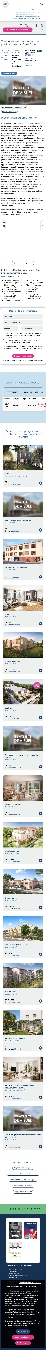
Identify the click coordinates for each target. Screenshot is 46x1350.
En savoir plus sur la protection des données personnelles (23, 360)
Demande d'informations (17, 30)
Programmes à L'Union (23, 1192)
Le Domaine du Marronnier (16, 945)
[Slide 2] (22, 102)
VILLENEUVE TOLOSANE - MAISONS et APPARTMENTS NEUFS (20, 1086)
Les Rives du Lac (12, 851)
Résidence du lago (13, 804)
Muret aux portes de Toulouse (18, 521)
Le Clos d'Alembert (13, 661)
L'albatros (9, 898)
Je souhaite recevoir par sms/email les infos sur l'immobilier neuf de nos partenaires (21, 341)
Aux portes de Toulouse (15, 1038)
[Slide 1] (20, 102)
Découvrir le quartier (23, 263)
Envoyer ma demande (23, 356)
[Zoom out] (42, 225)
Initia (7, 474)
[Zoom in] (42, 222)
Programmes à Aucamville (23, 1186)
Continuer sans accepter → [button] (30, 1283)
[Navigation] (42, 4)
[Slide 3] (24, 102)
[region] (23, 238)
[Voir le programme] (41, 483)
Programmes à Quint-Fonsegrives (23, 1180)
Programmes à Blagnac (23, 1168)
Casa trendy (10, 992)
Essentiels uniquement (23, 1337)
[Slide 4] (26, 102)
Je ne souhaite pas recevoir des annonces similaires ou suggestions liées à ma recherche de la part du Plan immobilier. (24, 335)
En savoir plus (22, 1332)
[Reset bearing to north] (42, 228)
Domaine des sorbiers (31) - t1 (17, 567)
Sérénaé (8, 708)
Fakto (7, 614)
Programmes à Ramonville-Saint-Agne (23, 1174)
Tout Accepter (23, 1343)
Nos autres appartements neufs (30, 61)
